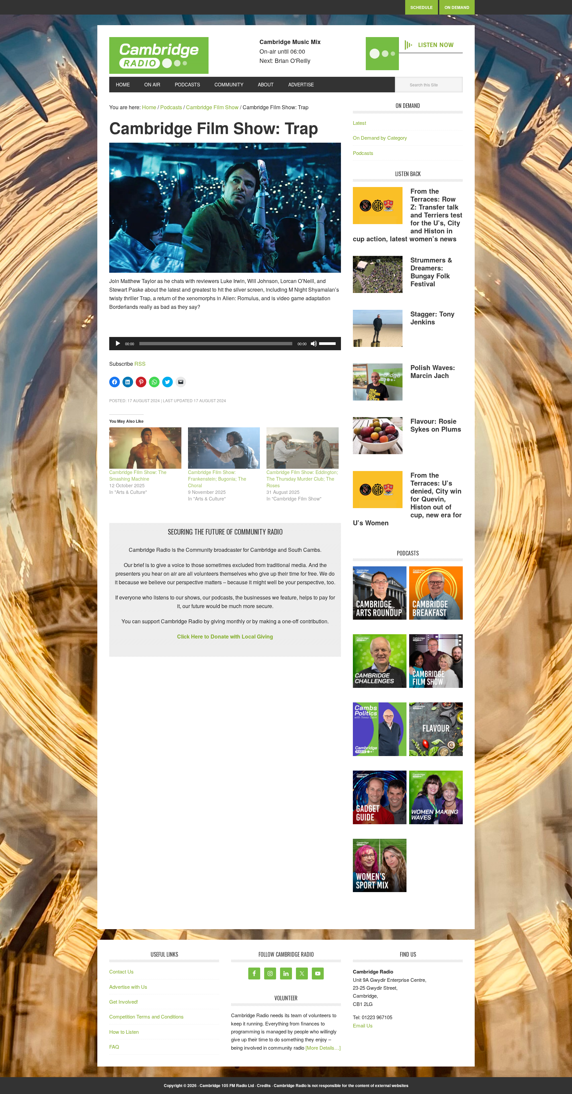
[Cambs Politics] (379, 729)
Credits (264, 1085)
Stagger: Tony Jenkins (432, 317)
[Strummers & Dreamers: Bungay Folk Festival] (378, 275)
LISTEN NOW (435, 45)
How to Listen (124, 1031)
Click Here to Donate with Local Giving (225, 636)
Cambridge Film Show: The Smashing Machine (138, 475)
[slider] (328, 343)
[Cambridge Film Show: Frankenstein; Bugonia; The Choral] (224, 447)
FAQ (114, 1046)
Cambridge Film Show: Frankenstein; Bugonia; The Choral (217, 479)
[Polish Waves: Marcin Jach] (378, 383)
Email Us (363, 1025)
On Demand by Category (380, 137)
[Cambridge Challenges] (379, 661)
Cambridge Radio (159, 57)
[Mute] (313, 343)
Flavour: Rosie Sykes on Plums (435, 425)
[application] (225, 343)
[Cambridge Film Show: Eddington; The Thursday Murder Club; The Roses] (302, 447)
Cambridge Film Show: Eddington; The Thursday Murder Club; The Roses (302, 479)
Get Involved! (123, 1001)
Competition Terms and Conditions (146, 1016)
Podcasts (363, 152)
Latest (359, 122)
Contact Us (121, 971)
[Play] (118, 343)
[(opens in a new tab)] (436, 593)
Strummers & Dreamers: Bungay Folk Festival (431, 271)
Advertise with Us (128, 986)
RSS (140, 363)
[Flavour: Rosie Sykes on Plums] (378, 436)
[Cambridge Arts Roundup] (379, 593)
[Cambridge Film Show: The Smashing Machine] (145, 447)
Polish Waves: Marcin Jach (432, 371)
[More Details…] (323, 1047)
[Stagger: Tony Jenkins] (378, 329)
